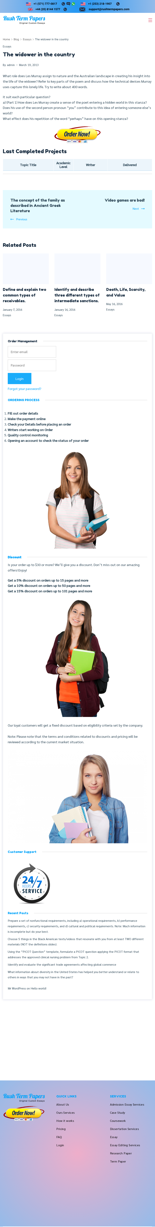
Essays (7, 46)
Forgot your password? (24, 388)
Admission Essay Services (127, 1104)
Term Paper (118, 1161)
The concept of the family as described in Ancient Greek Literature (37, 205)
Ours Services (65, 1112)
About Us (62, 1104)
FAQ (59, 1137)
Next (136, 208)
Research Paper (121, 1153)
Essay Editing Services (125, 1145)
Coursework (118, 1121)
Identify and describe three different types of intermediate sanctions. (77, 295)
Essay (114, 1137)
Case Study (117, 1112)
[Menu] (150, 20)
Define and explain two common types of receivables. (24, 295)
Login (60, 1145)
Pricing (61, 1129)
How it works (65, 1121)
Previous (21, 219)
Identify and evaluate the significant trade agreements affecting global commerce (62, 964)
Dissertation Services (124, 1129)
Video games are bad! (125, 200)
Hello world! (38, 988)
